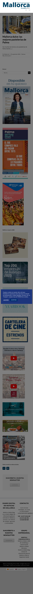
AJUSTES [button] (6, 300)
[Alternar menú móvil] (29, 10)
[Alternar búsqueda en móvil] (26, 10)
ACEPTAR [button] (13, 300)
